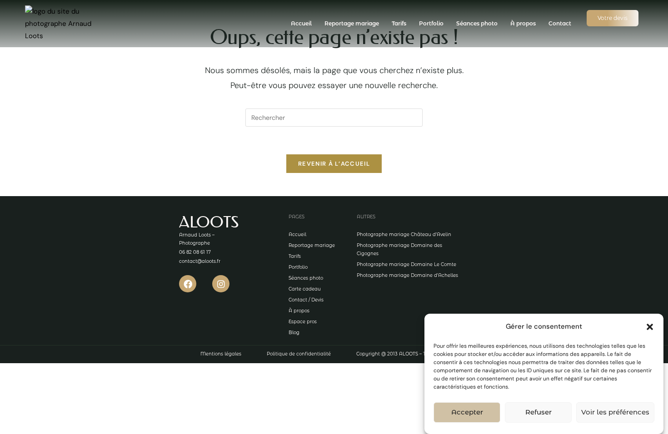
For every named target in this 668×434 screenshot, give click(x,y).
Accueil (301, 23)
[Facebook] (187, 283)
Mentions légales (220, 354)
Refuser (538, 412)
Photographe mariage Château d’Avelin (404, 234)
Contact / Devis (306, 300)
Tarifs (399, 23)
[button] (649, 326)
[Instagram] (220, 283)
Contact (559, 23)
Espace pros (303, 322)
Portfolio (431, 23)
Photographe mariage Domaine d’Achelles (407, 275)
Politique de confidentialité (299, 354)
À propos (523, 23)
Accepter (467, 412)
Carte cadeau (305, 289)
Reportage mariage (351, 23)
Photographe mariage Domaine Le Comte (406, 264)
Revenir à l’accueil (334, 164)
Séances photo (477, 23)
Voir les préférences (615, 412)
